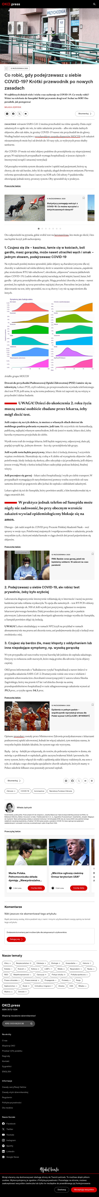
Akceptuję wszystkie (84, 1189)
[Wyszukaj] (94, 4)
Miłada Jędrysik (24, 807)
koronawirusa (61, 235)
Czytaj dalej (36, 888)
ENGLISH (6, 1071)
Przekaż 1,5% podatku (12, 1051)
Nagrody (6, 1056)
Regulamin (7, 1097)
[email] (85, 781)
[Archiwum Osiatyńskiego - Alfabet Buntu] (49, 1170)
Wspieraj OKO (8, 1045)
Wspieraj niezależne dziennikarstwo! (19, 1015)
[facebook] (72, 781)
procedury (19, 736)
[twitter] (79, 781)
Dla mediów (7, 1108)
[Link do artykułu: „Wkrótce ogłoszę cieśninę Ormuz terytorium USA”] (69, 852)
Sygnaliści (6, 1066)
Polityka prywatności (11, 1102)
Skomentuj (83, 113)
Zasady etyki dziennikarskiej (15, 1092)
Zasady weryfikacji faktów (14, 1087)
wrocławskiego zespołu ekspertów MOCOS (57, 136)
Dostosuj (62, 1189)
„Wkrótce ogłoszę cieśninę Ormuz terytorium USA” (67, 875)
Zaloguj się (15, 939)
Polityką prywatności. (48, 1180)
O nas (4, 1040)
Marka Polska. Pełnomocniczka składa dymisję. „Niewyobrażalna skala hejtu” (24, 877)
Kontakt (5, 1061)
